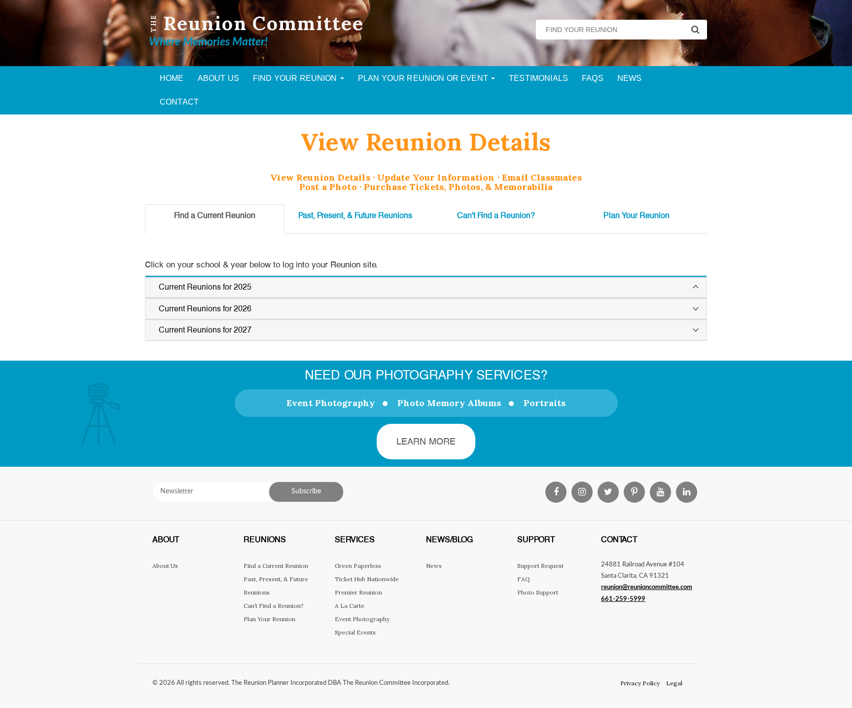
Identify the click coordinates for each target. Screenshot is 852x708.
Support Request (540, 565)
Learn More (426, 441)
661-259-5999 (623, 599)
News (629, 78)
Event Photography (330, 403)
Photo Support (537, 592)
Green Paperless (358, 565)
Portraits (545, 403)
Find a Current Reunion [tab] (214, 215)
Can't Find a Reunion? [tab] (496, 215)
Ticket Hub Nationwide (367, 579)
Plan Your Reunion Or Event (424, 78)
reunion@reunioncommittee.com (646, 587)
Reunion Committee (263, 23)
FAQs (593, 78)
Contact (179, 102)
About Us (218, 78)
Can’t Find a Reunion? (274, 605)
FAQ (523, 579)
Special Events (355, 632)
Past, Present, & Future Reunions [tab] (355, 215)
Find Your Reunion (296, 78)
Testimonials (538, 78)
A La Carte (349, 605)
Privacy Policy (640, 683)
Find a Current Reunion (276, 565)
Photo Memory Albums (449, 403)
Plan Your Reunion (269, 619)
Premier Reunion (358, 592)
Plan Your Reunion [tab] (637, 215)
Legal (674, 683)
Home (172, 78)
